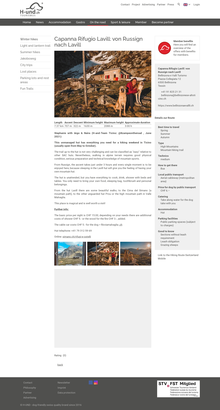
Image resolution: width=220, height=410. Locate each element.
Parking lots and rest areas (34, 80)
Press (170, 4)
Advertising (148, 4)
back (60, 364)
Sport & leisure (120, 22)
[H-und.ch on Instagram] (96, 382)
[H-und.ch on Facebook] (91, 382)
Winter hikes (29, 39)
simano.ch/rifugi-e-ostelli (77, 236)
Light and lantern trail (35, 45)
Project (136, 4)
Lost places (28, 71)
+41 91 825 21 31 (171, 91)
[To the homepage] (31, 9)
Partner (161, 4)
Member (141, 22)
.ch (120, 224)
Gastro (80, 22)
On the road (98, 22)
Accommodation (60, 22)
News (40, 22)
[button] (56, 254)
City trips (26, 65)
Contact (125, 4)
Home (27, 22)
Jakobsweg (28, 58)
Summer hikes (30, 52)
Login (197, 4)
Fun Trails (26, 88)
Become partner (163, 22)
